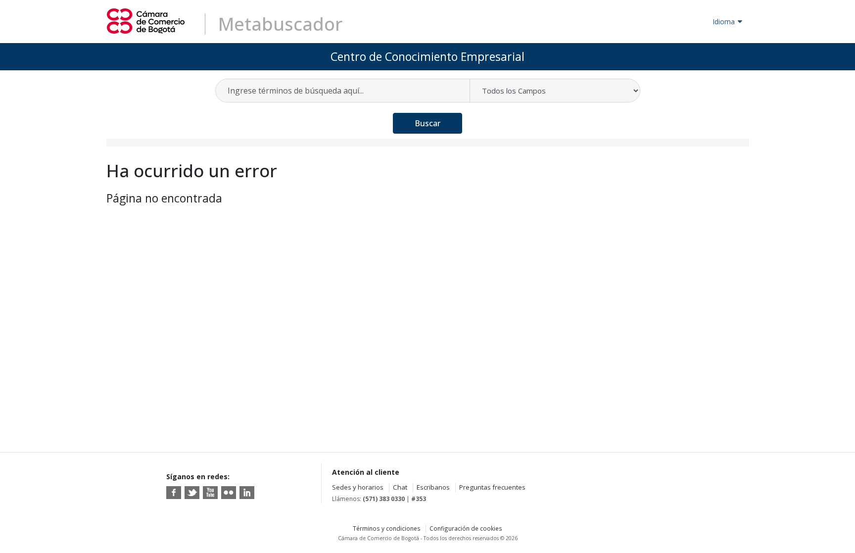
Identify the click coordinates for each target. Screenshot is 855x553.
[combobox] (343, 90)
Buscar (427, 123)
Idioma (723, 21)
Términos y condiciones (387, 528)
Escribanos (433, 487)
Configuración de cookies (465, 528)
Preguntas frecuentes (492, 487)
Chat (400, 487)
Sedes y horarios (357, 487)
